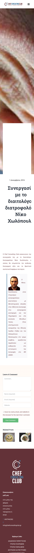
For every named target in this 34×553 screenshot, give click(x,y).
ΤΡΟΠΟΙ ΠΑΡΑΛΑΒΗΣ (17, 547)
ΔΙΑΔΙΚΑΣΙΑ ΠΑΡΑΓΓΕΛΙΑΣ (17, 541)
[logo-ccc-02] (13, 3)
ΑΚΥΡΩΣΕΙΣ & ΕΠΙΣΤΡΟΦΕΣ (17, 550)
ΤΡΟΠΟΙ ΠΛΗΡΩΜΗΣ (17, 544)
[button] (4, 437)
